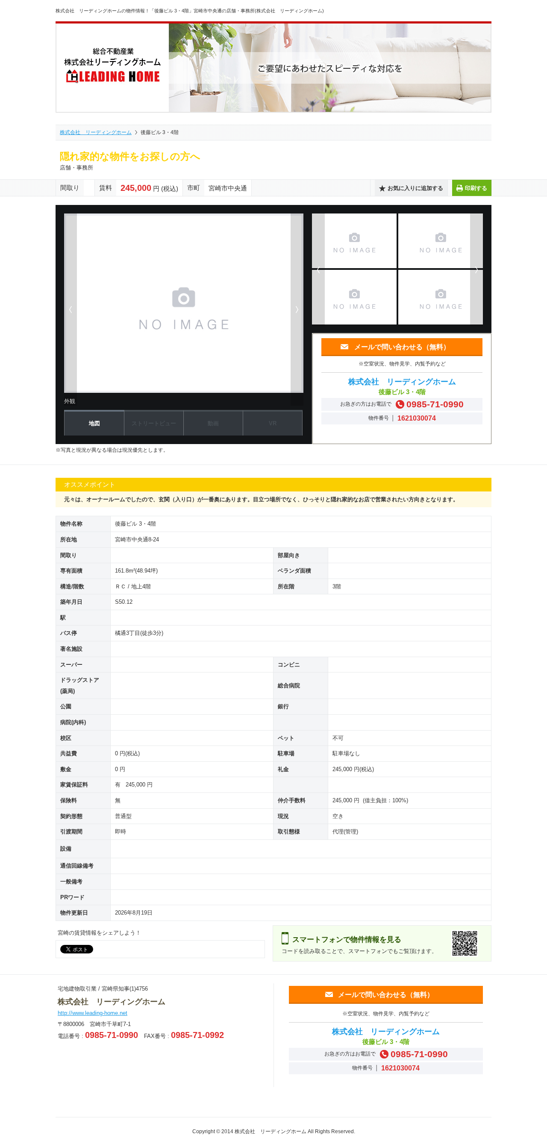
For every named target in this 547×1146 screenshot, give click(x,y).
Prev (318, 269)
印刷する (476, 188)
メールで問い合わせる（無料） (402, 347)
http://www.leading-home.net (92, 1013)
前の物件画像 (70, 309)
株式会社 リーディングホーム (96, 132)
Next (476, 269)
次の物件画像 (297, 309)
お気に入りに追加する (415, 188)
